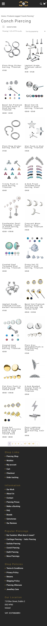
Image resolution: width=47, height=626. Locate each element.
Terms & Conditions (15, 568)
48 (29, 444)
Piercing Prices (13, 502)
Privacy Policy (12, 572)
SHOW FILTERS (11, 27)
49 (33, 444)
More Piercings (13, 556)
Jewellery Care (13, 589)
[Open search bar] (41, 4)
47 (25, 444)
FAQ (8, 510)
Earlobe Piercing (13, 543)
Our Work (10, 489)
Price (4, 31)
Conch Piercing (13, 548)
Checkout (11, 473)
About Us (10, 493)
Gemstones (11, 519)
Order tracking (12, 477)
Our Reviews (12, 523)
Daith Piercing (12, 552)
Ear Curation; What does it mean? (20, 535)
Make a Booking (13, 506)
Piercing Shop (12, 456)
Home (3, 16)
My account (11, 465)
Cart (8, 469)
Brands (9, 515)
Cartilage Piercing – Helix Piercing (21, 539)
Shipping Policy (13, 581)
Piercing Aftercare (14, 585)
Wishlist (10, 460)
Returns (10, 577)
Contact (10, 498)
